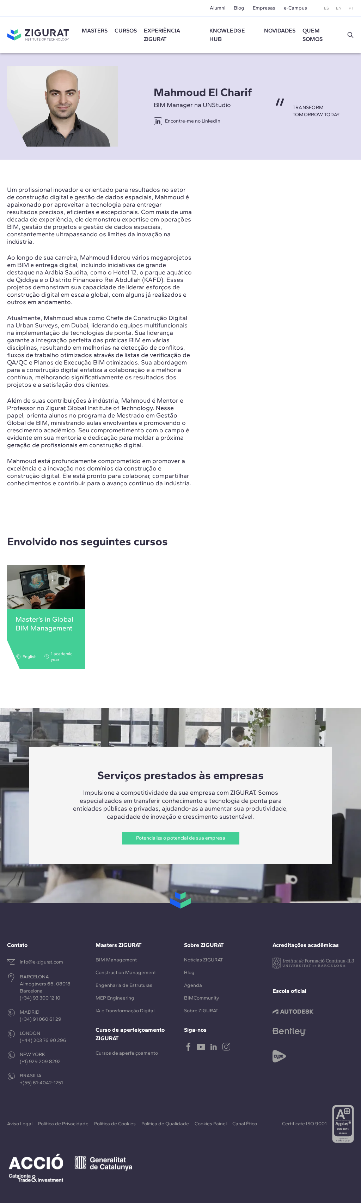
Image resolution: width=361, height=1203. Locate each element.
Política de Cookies (115, 1124)
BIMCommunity (201, 998)
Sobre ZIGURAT (201, 1011)
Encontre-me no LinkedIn (192, 121)
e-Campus (295, 8)
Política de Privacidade (63, 1124)
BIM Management (116, 960)
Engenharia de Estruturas (124, 985)
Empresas (264, 8)
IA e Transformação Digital (125, 1011)
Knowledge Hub (227, 34)
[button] (350, 34)
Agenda (193, 985)
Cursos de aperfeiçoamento (127, 1053)
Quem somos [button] (312, 34)
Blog (239, 8)
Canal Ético (244, 1124)
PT (351, 8)
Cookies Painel (211, 1124)
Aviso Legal (19, 1124)
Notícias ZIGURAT (203, 960)
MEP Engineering (115, 998)
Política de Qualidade (165, 1124)
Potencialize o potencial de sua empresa (180, 838)
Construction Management (126, 973)
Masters (95, 30)
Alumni (217, 8)
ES (326, 8)
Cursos (126, 30)
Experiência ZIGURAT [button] (162, 34)
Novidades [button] (279, 30)
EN (339, 8)
